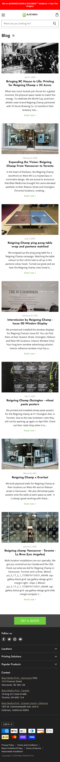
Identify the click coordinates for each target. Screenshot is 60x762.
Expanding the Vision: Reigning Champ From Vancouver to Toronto (30, 164)
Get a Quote (30, 621)
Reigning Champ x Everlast (30, 477)
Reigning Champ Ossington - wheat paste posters (30, 402)
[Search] (54, 23)
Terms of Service (33, 748)
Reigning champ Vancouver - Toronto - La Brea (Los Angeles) (30, 552)
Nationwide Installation (12, 751)
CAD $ (6, 724)
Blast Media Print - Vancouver (17, 677)
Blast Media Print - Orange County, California (25, 703)
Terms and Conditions (27, 745)
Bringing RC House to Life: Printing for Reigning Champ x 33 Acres (30, 83)
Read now (29, 115)
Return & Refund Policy (12, 748)
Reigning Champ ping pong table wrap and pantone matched (30, 244)
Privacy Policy (8, 745)
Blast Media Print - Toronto (15, 690)
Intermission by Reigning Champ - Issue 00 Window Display (30, 321)
